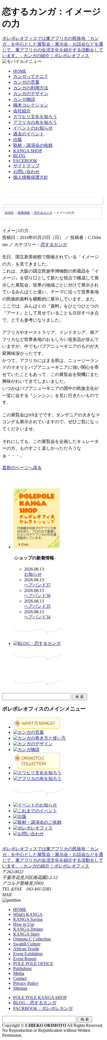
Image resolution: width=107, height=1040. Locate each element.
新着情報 (24, 212)
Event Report (24, 958)
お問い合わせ (26, 171)
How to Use (23, 924)
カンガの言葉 (26, 82)
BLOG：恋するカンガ (34, 1002)
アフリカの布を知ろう (35, 122)
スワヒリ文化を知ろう (35, 116)
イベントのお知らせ (33, 128)
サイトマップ (26, 165)
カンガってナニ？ (30, 76)
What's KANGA (28, 914)
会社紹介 (22, 111)
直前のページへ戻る (22, 467)
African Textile (26, 948)
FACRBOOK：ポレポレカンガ (43, 1008)
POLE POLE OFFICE (33, 963)
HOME (19, 71)
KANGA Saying (28, 919)
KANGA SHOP (27, 150)
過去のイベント (28, 134)
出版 (17, 139)
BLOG (19, 155)
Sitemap (20, 988)
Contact (20, 978)
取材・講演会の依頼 (33, 145)
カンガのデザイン (30, 93)
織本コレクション (30, 105)
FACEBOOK (25, 160)
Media (18, 973)
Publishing (22, 968)
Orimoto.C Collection (32, 939)
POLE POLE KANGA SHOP (40, 997)
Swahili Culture (26, 944)
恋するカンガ (43, 212)
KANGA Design (28, 929)
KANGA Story (26, 934)
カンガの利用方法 (30, 88)
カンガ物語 (24, 99)
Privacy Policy (25, 983)
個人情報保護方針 (30, 177)
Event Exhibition (28, 953)
